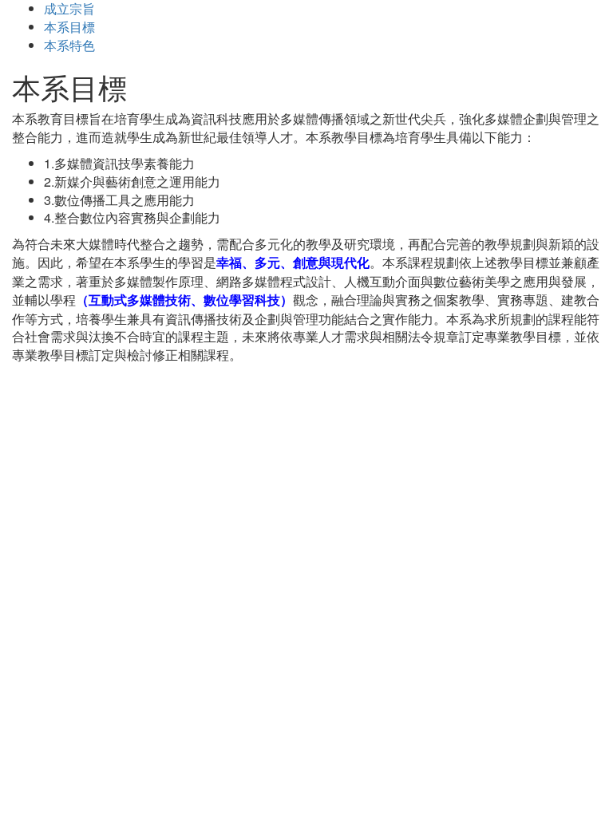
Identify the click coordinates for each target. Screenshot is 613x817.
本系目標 (69, 27)
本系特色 (69, 45)
